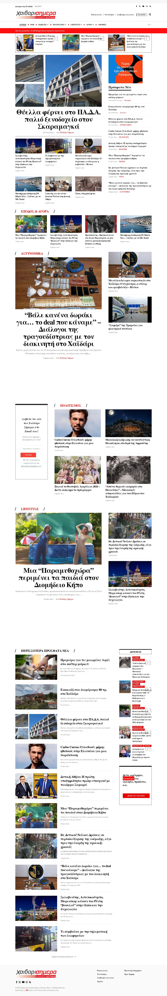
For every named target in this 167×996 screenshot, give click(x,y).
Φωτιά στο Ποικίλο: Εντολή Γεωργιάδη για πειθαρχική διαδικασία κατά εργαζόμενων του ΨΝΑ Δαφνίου (142, 717)
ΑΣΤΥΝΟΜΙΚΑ (125, 192)
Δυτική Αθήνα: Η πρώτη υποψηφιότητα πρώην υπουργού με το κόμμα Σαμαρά (127, 145)
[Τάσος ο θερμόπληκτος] (88, 183)
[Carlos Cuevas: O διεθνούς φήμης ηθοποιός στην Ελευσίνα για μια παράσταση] (78, 423)
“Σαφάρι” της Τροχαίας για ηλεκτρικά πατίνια (125, 326)
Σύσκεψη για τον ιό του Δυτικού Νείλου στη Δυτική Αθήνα (57, 196)
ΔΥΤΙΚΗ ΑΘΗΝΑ (126, 125)
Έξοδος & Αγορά (35, 211)
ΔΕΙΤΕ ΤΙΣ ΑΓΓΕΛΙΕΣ (136, 795)
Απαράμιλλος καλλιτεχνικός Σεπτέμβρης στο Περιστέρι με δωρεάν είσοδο (141, 754)
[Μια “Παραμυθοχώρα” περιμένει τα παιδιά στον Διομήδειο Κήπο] (70, 42)
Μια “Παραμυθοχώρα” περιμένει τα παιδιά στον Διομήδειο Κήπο (91, 38)
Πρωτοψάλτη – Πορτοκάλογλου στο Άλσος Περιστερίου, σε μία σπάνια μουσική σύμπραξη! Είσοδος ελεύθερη (99, 239)
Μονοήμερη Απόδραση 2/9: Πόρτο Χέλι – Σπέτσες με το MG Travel (27, 196)
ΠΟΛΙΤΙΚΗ (123, 149)
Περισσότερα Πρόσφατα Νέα (45, 650)
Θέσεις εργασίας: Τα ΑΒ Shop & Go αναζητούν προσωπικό (40, 30)
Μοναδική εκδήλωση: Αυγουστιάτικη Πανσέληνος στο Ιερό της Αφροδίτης (127, 441)
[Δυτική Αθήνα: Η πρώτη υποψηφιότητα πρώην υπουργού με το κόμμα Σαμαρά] (25, 42)
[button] (150, 14)
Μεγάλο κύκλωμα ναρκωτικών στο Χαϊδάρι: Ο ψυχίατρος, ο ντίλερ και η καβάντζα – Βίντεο (88, 160)
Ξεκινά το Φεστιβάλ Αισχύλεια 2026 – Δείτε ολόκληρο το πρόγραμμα (77, 488)
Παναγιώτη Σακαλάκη (51, 990)
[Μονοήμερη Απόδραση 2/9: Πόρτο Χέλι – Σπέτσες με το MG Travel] (28, 183)
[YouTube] (143, 6)
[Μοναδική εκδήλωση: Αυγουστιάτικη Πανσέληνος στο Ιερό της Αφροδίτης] (128, 423)
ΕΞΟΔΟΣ (122, 161)
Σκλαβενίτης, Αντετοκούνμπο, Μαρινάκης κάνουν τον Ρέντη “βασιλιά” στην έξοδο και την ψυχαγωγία (28, 161)
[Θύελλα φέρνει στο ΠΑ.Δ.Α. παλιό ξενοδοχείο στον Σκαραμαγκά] (58, 81)
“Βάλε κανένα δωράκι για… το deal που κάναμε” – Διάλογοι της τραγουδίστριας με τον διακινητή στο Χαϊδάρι (130, 185)
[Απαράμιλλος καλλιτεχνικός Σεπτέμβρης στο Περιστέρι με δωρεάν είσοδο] (125, 751)
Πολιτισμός (70, 405)
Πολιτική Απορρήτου (29, 466)
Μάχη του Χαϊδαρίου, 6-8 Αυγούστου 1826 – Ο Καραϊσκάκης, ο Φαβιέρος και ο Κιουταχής (142, 695)
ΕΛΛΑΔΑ (128, 100)
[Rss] (150, 6)
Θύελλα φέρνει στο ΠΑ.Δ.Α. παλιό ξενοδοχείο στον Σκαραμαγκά (58, 119)
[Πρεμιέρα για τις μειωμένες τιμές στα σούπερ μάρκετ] (36, 667)
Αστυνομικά (32, 253)
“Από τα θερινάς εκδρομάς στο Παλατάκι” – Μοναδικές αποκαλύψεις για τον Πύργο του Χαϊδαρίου (124, 491)
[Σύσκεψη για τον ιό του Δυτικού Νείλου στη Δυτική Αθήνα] (58, 183)
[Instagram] (147, 6)
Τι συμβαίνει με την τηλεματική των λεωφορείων (54, 158)
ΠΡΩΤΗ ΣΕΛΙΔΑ (138, 660)
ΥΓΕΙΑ (121, 176)
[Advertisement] (83, 382)
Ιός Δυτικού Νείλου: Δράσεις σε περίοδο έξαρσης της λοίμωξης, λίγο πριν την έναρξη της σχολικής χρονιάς (127, 170)
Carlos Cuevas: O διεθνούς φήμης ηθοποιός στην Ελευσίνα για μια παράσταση (128, 132)
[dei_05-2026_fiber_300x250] (125, 68)
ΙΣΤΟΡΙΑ (136, 657)
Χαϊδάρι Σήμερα (67, 132)
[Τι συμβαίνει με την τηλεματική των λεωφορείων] (58, 146)
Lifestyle (30, 509)
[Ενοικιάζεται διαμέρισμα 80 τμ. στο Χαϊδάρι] (36, 696)
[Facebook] (136, 6)
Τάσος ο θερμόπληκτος (85, 193)
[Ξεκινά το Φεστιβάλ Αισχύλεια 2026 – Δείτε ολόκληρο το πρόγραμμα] (78, 470)
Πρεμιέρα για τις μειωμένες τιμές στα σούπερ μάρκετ (85, 662)
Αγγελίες (123, 112)
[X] (139, 6)
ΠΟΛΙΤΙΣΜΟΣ (124, 137)
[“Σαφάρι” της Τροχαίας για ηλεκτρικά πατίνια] (130, 310)
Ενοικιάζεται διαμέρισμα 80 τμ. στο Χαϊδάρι (84, 691)
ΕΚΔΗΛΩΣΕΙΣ (137, 746)
